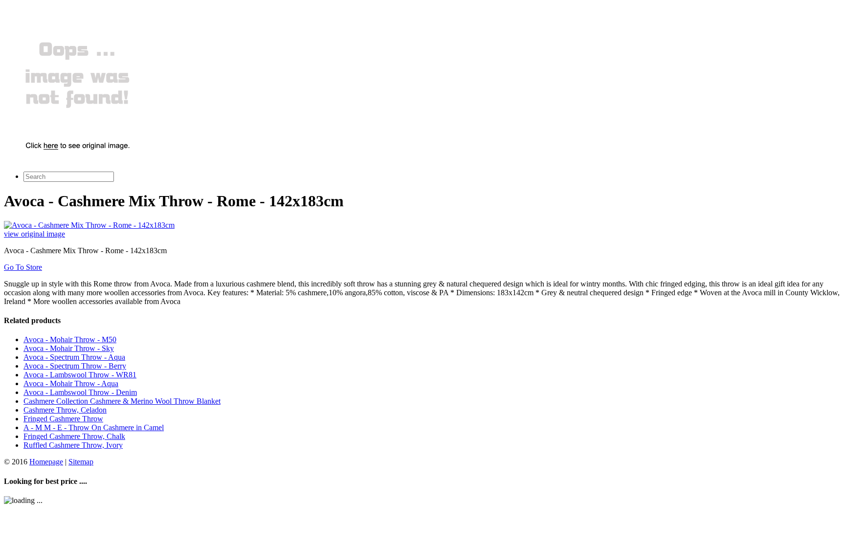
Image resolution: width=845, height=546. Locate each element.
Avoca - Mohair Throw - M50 (69, 339)
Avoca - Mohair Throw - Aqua (70, 383)
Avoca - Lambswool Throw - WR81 (79, 375)
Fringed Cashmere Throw (63, 419)
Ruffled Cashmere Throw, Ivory (73, 445)
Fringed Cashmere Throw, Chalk (74, 436)
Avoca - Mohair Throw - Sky (68, 348)
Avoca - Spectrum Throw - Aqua (74, 357)
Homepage (46, 462)
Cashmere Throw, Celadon (65, 410)
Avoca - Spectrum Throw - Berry (74, 366)
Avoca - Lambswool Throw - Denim (80, 392)
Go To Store (23, 267)
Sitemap (80, 462)
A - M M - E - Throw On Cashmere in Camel (93, 427)
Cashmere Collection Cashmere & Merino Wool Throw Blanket (122, 401)
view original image (34, 234)
